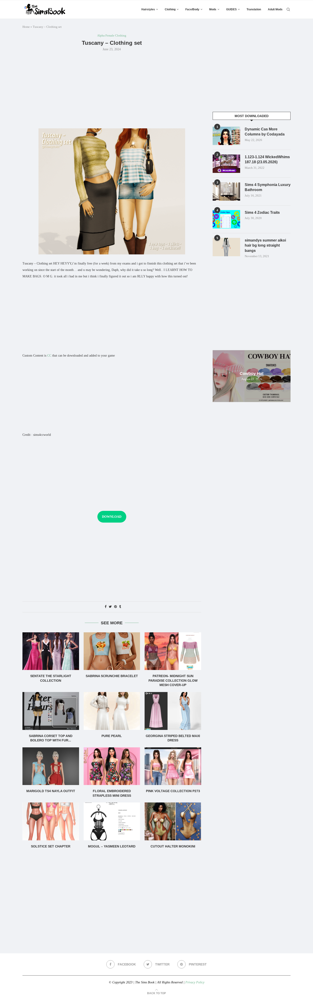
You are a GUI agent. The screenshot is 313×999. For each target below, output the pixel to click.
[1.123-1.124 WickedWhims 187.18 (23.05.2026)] (226, 164)
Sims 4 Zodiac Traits (262, 212)
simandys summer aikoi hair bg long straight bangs (265, 245)
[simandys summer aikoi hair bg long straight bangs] (226, 247)
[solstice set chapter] (50, 821)
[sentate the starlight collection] (50, 651)
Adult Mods (275, 9)
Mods (212, 9)
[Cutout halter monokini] (173, 821)
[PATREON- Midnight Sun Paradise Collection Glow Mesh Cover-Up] (173, 651)
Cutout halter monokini (173, 846)
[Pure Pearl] (112, 711)
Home (26, 26)
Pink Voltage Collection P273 (173, 791)
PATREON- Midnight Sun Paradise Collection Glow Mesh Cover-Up (173, 680)
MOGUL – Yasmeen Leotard (111, 846)
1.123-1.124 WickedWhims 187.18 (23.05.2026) (267, 159)
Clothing (170, 9)
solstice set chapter (50, 846)
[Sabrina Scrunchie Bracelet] (112, 651)
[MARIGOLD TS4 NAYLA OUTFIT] (50, 766)
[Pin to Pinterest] (115, 607)
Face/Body (192, 9)
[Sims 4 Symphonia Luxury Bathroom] (226, 191)
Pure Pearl (112, 736)
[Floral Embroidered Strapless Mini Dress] (112, 766)
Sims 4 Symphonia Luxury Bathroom (268, 187)
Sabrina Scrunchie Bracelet (112, 676)
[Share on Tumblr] (120, 607)
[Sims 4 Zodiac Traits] (226, 219)
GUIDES (231, 9)
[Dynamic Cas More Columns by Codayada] (226, 136)
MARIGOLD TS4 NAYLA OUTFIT (50, 791)
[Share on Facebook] (106, 607)
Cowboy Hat (252, 373)
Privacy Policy (194, 982)
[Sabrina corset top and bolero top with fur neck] (50, 711)
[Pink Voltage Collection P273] (173, 766)
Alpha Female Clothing (111, 35)
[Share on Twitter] (110, 607)
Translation (254, 9)
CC (49, 355)
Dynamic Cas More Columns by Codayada (265, 131)
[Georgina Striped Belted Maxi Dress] (173, 711)
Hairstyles (148, 9)
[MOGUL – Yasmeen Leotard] (112, 821)
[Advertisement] (111, 89)
